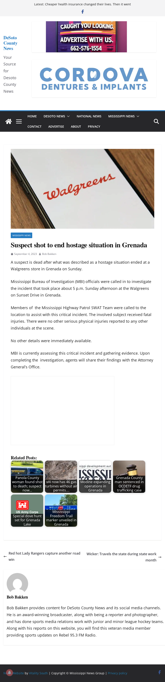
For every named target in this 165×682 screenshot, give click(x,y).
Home (32, 116)
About (76, 126)
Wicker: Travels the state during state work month (121, 557)
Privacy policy (117, 673)
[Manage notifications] (9, 672)
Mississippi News (121, 116)
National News (89, 116)
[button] (67, 116)
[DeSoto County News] (8, 121)
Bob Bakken (49, 254)
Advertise (56, 126)
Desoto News (54, 116)
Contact (34, 126)
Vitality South (38, 673)
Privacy (94, 126)
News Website (13, 673)
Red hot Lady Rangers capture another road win (44, 556)
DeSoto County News (10, 42)
